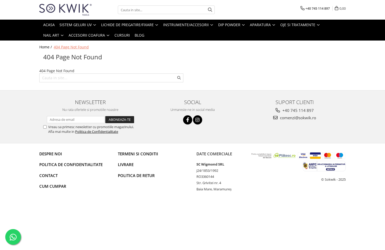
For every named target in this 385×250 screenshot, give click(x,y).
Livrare (126, 164)
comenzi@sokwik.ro (297, 117)
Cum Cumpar (52, 186)
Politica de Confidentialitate (96, 131)
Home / (46, 46)
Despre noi (50, 153)
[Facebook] (187, 119)
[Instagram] (197, 119)
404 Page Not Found (71, 46)
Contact (48, 175)
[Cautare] (210, 9)
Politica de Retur (136, 175)
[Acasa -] (65, 10)
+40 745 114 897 (297, 110)
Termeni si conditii (138, 153)
